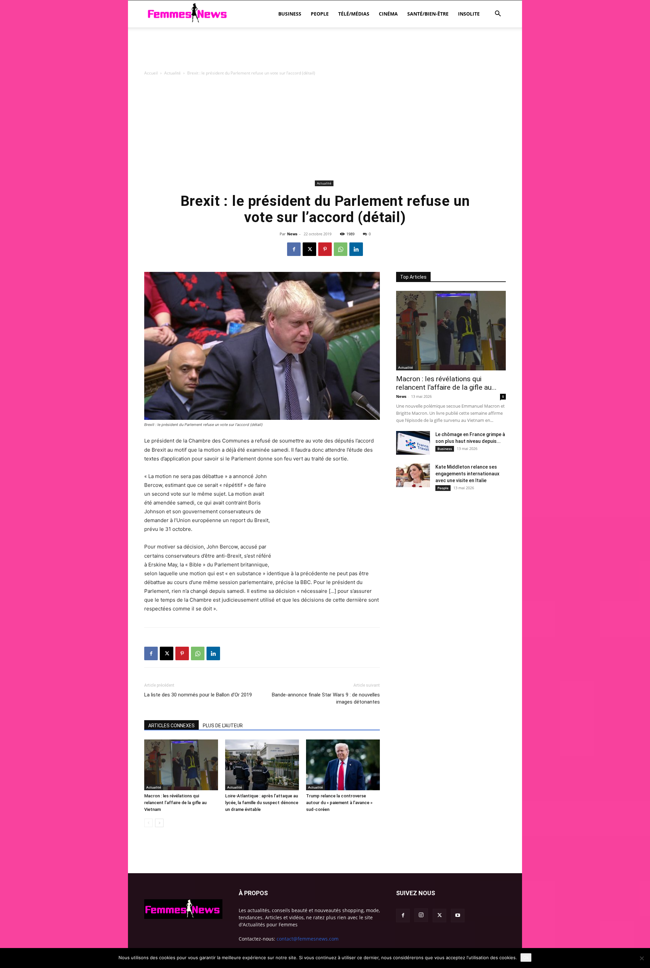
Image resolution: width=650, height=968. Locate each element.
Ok (526, 957)
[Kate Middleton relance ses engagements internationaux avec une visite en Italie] (413, 475)
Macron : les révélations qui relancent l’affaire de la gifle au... (446, 383)
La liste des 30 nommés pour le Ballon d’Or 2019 (198, 695)
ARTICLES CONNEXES (171, 725)
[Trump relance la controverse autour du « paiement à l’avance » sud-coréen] (343, 764)
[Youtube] (457, 915)
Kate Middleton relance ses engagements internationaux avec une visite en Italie (467, 473)
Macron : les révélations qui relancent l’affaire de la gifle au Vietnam (175, 802)
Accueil (151, 73)
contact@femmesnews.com (308, 938)
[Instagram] (421, 915)
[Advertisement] (325, 51)
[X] (309, 249)
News (292, 233)
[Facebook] (294, 249)
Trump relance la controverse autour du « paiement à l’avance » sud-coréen (339, 802)
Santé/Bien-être (428, 13)
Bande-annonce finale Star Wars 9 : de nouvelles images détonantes (326, 698)
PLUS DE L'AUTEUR (223, 725)
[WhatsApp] (340, 249)
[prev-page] (148, 823)
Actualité (172, 73)
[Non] (641, 958)
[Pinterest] (325, 249)
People (320, 13)
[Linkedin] (356, 249)
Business (289, 13)
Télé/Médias (353, 13)
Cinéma (388, 13)
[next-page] (159, 823)
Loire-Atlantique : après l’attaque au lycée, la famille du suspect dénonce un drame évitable (261, 802)
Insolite (469, 13)
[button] (498, 14)
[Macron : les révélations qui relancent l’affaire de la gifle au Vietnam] (181, 764)
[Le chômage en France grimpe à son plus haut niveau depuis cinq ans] (413, 443)
